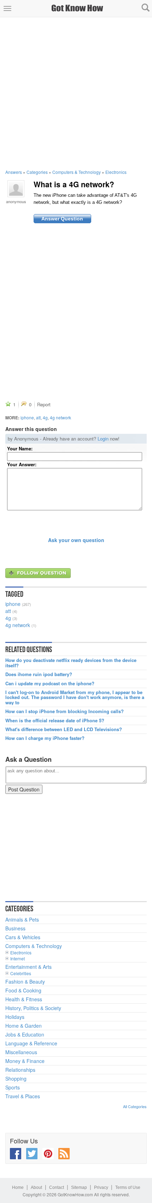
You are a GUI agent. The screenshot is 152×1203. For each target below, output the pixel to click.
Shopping (16, 1078)
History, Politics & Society (33, 1007)
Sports (12, 1087)
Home (18, 1187)
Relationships (20, 1069)
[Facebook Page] (15, 1153)
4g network (60, 417)
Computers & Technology (76, 172)
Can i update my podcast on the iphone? (49, 683)
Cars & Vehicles (22, 937)
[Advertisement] (76, 93)
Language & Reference (31, 1043)
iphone (27, 417)
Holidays (14, 1016)
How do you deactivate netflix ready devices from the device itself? (70, 663)
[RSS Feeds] (64, 1153)
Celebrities (20, 973)
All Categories (135, 1106)
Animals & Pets (22, 919)
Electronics (116, 172)
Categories (37, 172)
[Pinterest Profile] (48, 1153)
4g (45, 417)
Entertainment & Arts (28, 966)
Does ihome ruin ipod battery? (38, 674)
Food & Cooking (23, 990)
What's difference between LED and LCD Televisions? (63, 729)
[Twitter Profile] (31, 1153)
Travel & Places (22, 1096)
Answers (13, 172)
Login (103, 438)
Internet (17, 958)
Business (15, 928)
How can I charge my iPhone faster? (44, 738)
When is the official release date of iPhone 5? (54, 720)
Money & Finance (25, 1060)
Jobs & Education (24, 1034)
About (36, 1187)
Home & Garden (23, 1025)
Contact (56, 1187)
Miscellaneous (21, 1052)
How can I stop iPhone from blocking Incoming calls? (64, 711)
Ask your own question (76, 539)
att (38, 417)
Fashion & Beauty (25, 981)
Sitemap (79, 1187)
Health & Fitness (23, 999)
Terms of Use (127, 1187)
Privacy (101, 1187)
